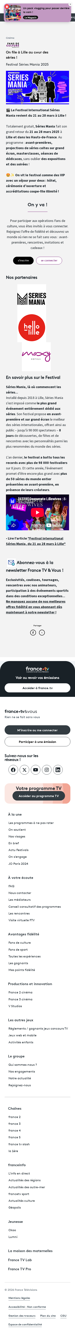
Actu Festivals (18, 850)
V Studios (15, 1006)
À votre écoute (20, 877)
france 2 (14, 1117)
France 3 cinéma (20, 999)
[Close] (70, 4)
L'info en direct (19, 1173)
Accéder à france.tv (37, 687)
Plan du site (48, 1315)
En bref (13, 843)
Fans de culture (19, 942)
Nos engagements (21, 1071)
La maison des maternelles (30, 1250)
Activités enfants (20, 1042)
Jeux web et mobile (22, 1035)
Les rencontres (19, 913)
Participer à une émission (37, 741)
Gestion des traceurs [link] (21, 1315)
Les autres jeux (20, 1019)
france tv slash (19, 1144)
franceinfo (17, 1164)
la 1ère (13, 1151)
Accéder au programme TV (39, 795)
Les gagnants (18, 963)
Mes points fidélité (21, 970)
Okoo (12, 1230)
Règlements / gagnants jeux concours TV (38, 1028)
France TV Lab (20, 1259)
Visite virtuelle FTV (21, 920)
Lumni (13, 1237)
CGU (63, 1315)
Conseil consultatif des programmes (34, 906)
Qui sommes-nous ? (22, 1065)
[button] (23, 260)
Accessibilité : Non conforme (27, 1307)
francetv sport (18, 1194)
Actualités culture (21, 1201)
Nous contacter (19, 893)
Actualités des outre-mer (26, 1187)
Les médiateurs (19, 900)
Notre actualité (19, 1078)
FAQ (11, 886)
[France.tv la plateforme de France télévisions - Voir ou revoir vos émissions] (37, 670)
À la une (15, 814)
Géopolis (14, 1207)
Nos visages (16, 836)
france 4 (14, 1130)
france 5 (14, 1137)
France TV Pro (19, 1268)
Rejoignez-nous (19, 1085)
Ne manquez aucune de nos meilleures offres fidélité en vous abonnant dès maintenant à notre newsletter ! (35, 606)
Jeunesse (15, 1221)
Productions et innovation (30, 983)
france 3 (14, 1124)
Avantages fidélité (23, 933)
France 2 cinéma (20, 992)
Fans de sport (18, 949)
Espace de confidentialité (25, 1324)
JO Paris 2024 (18, 864)
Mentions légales (19, 1298)
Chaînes (14, 1108)
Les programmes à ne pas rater (31, 823)
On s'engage (17, 857)
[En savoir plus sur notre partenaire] (31, 298)
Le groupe (16, 1055)
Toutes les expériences (24, 956)
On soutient (17, 829)
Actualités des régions (24, 1180)
